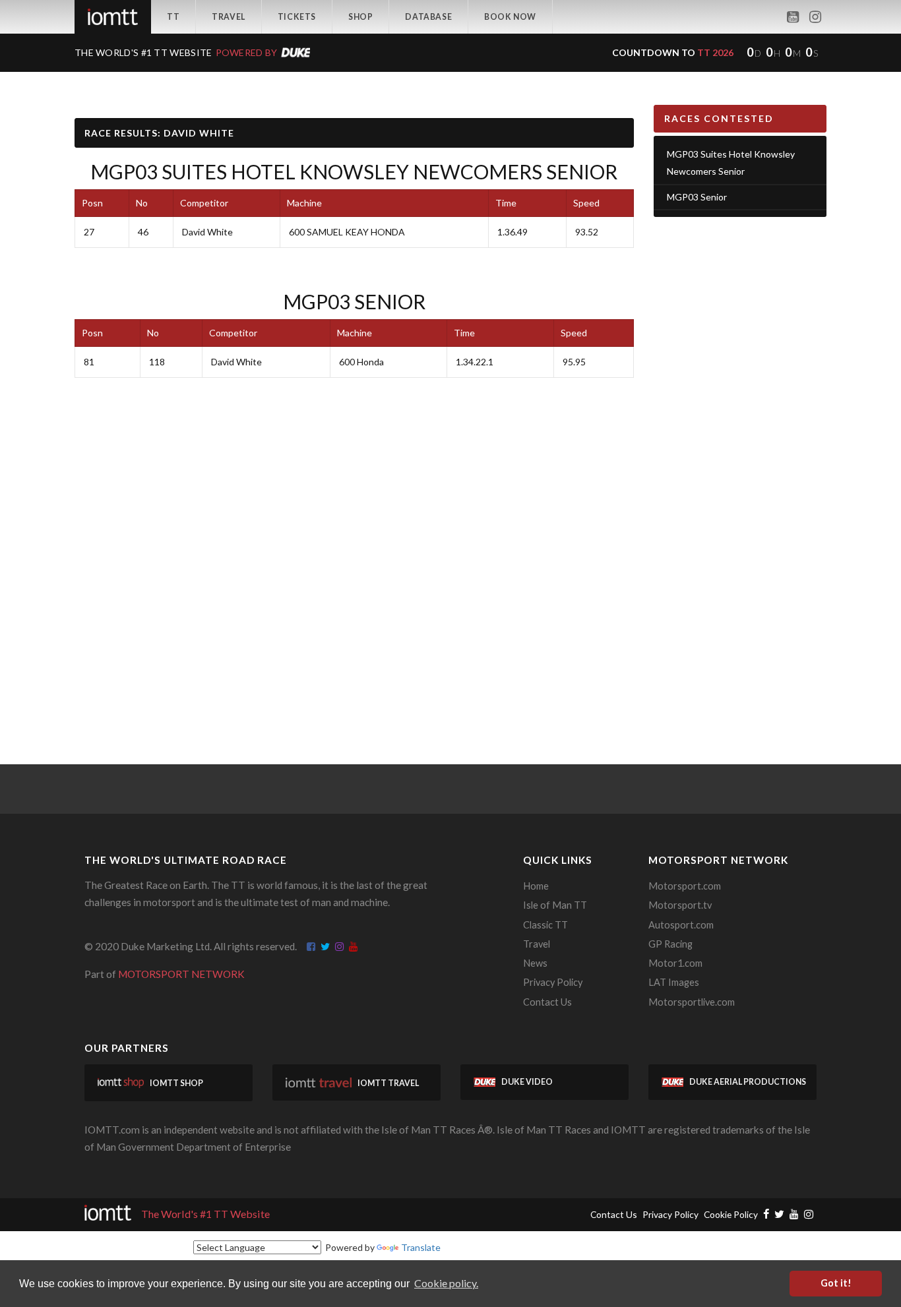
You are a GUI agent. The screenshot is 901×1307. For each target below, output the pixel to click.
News (535, 963)
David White (207, 231)
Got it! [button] (836, 1283)
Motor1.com (675, 963)
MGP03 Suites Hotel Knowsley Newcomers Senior (353, 171)
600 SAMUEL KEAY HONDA (347, 231)
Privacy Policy (552, 982)
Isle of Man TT (555, 905)
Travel (228, 17)
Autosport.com (681, 924)
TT (173, 17)
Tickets (297, 17)
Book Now (510, 17)
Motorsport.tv (680, 905)
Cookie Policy (731, 1214)
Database (428, 17)
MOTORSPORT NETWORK (181, 974)
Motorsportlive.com (691, 1002)
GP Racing (670, 944)
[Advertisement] (740, 431)
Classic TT (545, 924)
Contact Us (547, 1002)
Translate (421, 1247)
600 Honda (361, 361)
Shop (360, 17)
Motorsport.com (684, 886)
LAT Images (673, 982)
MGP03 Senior (354, 301)
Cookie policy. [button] (446, 1283)
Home (536, 886)
